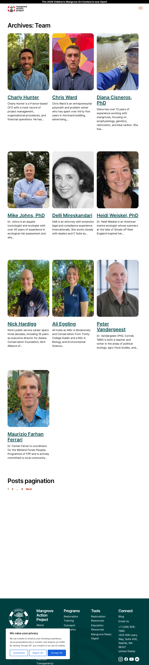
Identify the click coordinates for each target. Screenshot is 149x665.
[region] (38, 644)
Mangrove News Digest (101, 636)
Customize (19, 653)
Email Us (123, 621)
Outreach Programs (70, 627)
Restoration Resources (98, 618)
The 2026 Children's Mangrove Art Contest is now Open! (74, 1)
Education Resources (97, 627)
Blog (121, 616)
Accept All (56, 653)
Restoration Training (71, 618)
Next (29, 489)
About (40, 625)
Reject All (38, 653)
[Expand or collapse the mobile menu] (141, 8)
